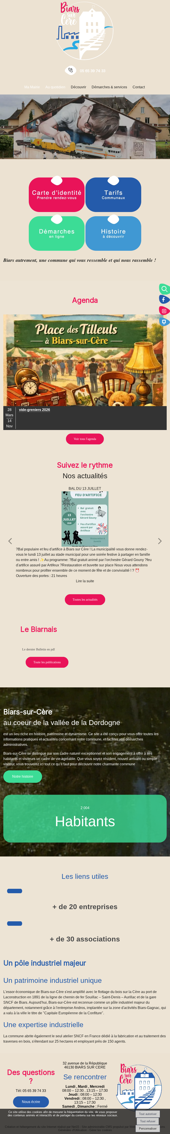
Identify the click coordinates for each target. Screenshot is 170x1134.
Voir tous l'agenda (85, 439)
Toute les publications (47, 662)
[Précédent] (10, 540)
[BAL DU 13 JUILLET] (85, 519)
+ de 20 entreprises (85, 907)
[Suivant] (160, 540)
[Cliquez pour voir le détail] (84, 372)
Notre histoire (22, 776)
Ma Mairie (32, 87)
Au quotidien (55, 87)
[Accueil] (85, 30)
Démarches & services (109, 87)
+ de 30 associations (85, 939)
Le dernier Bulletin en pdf (38, 649)
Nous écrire (31, 1102)
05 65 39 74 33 (92, 71)
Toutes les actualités (85, 599)
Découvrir (78, 87)
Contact (139, 87)
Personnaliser (147, 1128)
